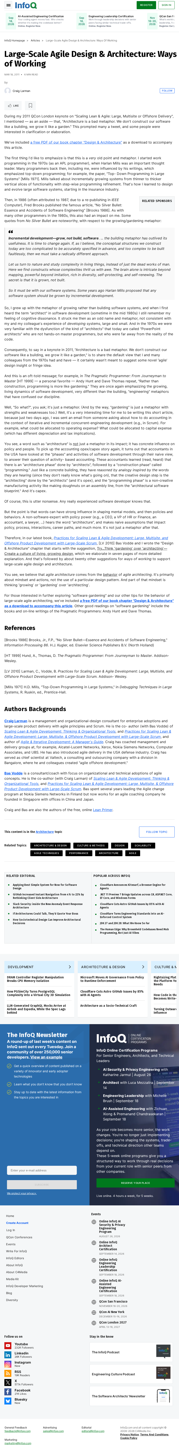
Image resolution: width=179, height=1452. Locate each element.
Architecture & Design (50, 845)
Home (10, 1216)
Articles (35, 40)
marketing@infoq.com (18, 1443)
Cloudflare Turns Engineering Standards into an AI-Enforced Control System (132, 915)
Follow (167, 90)
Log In (10, 1230)
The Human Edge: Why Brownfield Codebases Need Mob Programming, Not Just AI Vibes (134, 931)
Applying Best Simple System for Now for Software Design (45, 886)
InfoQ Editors (15, 1258)
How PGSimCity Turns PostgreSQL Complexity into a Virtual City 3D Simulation (38, 993)
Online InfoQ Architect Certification (108, 1246)
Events (10, 1244)
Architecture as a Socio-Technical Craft (108, 1006)
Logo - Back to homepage (26, 5)
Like (16, 105)
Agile (133, 853)
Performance (79, 853)
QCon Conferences (19, 1237)
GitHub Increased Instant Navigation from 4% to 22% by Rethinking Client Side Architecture (48, 896)
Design (119, 845)
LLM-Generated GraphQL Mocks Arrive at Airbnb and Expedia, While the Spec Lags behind (36, 1009)
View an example (46, 1057)
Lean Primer (102, 810)
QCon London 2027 (113, 1322)
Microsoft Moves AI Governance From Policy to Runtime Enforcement (112, 979)
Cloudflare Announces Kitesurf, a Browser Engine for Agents (132, 886)
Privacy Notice (129, 1434)
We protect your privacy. (22, 1193)
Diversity (12, 1300)
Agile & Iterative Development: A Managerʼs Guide (62, 742)
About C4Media (16, 1272)
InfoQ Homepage (14, 40)
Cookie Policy (128, 1438)
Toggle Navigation (8, 5)
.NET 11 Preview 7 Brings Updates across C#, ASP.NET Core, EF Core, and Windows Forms (136, 896)
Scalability (143, 845)
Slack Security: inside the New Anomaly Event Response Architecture (48, 906)
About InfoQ (14, 1265)
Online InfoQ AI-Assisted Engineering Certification (110, 1286)
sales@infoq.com (53, 1431)
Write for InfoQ (16, 1251)
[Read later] (30, 105)
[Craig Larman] (7, 91)
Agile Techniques (46, 853)
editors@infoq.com (93, 1431)
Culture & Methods (91, 845)
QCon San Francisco (113, 1301)
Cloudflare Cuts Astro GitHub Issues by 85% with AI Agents (132, 906)
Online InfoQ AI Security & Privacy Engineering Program (112, 1227)
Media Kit (12, 1279)
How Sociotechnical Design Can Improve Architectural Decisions (47, 921)
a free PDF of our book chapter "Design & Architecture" (76, 142)
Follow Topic (156, 832)
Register (146, 5)
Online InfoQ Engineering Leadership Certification (108, 1265)
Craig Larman (21, 91)
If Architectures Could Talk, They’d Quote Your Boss (45, 913)
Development (21, 967)
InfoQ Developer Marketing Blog (24, 1289)
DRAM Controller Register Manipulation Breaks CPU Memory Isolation (35, 979)
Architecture (45, 832)
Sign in (166, 5)
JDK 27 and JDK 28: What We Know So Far (125, 923)
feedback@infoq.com (18, 1431)
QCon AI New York (111, 1312)
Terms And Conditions (154, 1434)
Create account (17, 1223)
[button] (42, 1184)
